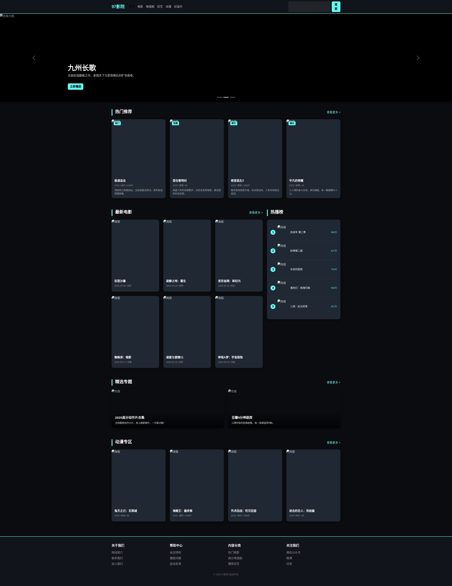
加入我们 (117, 563)
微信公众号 (293, 552)
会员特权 (175, 552)
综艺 (160, 6)
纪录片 (178, 6)
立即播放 (75, 86)
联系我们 (117, 558)
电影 (140, 6)
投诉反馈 (175, 563)
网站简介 (117, 552)
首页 (132, 6)
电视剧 (150, 6)
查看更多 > (333, 112)
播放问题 (175, 558)
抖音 (289, 563)
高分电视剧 (235, 558)
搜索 (336, 6)
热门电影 (233, 552)
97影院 (118, 6)
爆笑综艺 (233, 563)
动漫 (168, 6)
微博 (289, 558)
